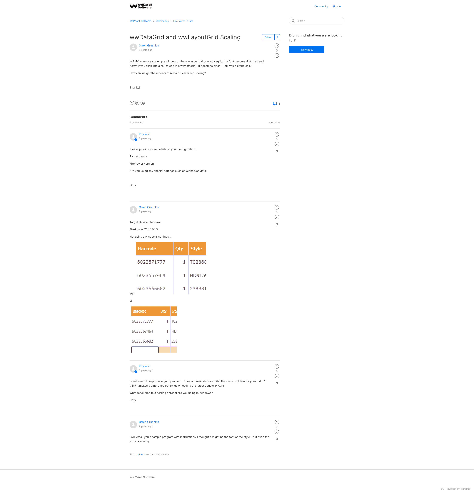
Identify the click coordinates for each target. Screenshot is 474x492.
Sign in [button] (337, 6)
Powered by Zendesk (458, 488)
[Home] (141, 8)
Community (321, 6)
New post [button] (307, 49)
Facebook (132, 103)
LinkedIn (142, 103)
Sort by (272, 122)
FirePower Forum (183, 20)
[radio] (277, 45)
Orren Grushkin (149, 45)
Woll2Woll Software (140, 20)
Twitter (137, 103)
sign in (142, 454)
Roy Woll (144, 134)
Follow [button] (268, 37)
